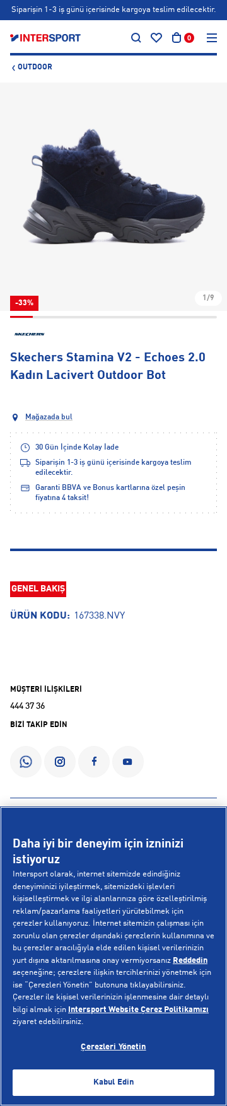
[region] (113, 956)
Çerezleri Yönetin (113, 1047)
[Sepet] (176, 37)
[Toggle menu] (211, 37)
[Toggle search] (136, 37)
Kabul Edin (113, 1082)
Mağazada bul (49, 417)
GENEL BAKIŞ (38, 589)
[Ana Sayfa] (45, 38)
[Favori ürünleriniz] (156, 37)
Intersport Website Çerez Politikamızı (138, 1010)
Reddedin (190, 961)
